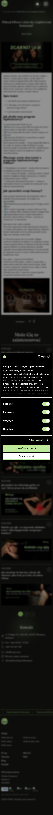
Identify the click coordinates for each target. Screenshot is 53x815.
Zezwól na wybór (26, 456)
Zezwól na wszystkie (26, 448)
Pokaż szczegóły (37, 440)
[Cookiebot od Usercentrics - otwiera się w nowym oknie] (38, 357)
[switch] (46, 412)
